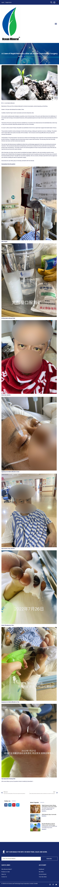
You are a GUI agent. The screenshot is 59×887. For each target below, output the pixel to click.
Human (39, 56)
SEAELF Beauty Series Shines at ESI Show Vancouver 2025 (49, 806)
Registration (9, 2)
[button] (51, 2)
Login (2, 2)
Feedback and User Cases (31, 56)
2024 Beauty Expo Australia (49, 814)
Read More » (44, 811)
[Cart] (57, 2)
